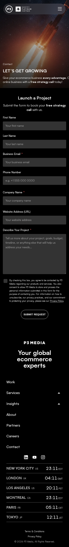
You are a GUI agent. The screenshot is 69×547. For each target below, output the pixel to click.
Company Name (14, 192)
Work (10, 382)
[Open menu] (60, 9)
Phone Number (12, 172)
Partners (13, 425)
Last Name (9, 135)
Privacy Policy (56, 300)
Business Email (13, 154)
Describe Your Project (17, 230)
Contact (13, 447)
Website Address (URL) (16, 211)
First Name (9, 117)
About (11, 414)
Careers (12, 436)
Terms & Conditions (34, 531)
